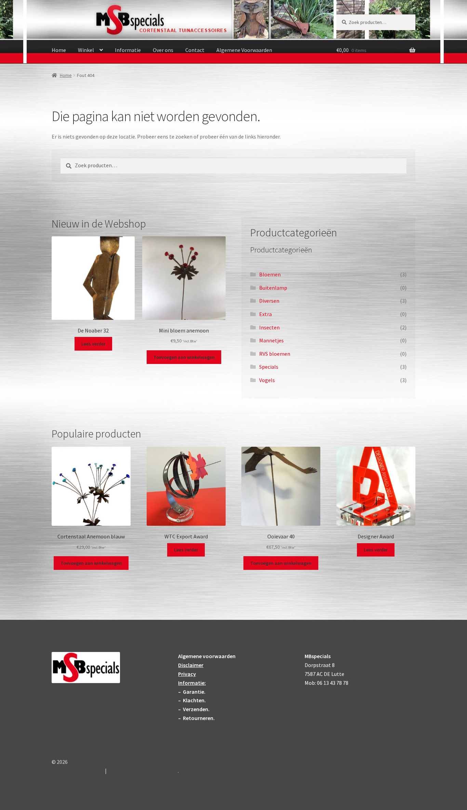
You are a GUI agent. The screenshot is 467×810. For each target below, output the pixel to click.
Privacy (187, 673)
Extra (265, 314)
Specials (268, 366)
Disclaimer (190, 665)
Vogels (267, 380)
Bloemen (270, 274)
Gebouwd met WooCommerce (143, 770)
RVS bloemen (274, 353)
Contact (194, 50)
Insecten (269, 327)
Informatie (128, 50)
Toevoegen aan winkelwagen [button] (184, 357)
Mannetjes (271, 340)
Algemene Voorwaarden (244, 50)
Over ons (163, 50)
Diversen (269, 300)
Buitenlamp (273, 287)
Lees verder (93, 344)
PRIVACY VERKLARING (77, 770)
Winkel (86, 50)
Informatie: (192, 682)
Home (59, 50)
